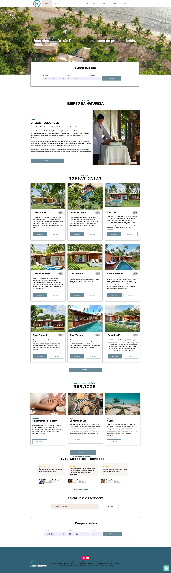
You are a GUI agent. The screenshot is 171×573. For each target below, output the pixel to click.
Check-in (45, 75)
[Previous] (95, 137)
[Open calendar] (63, 78)
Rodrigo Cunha (110, 480)
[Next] (137, 137)
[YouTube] (87, 558)
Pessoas (92, 75)
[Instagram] (83, 558)
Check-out (69, 75)
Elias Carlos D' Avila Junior (52, 480)
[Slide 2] (115, 161)
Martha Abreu (76, 480)
